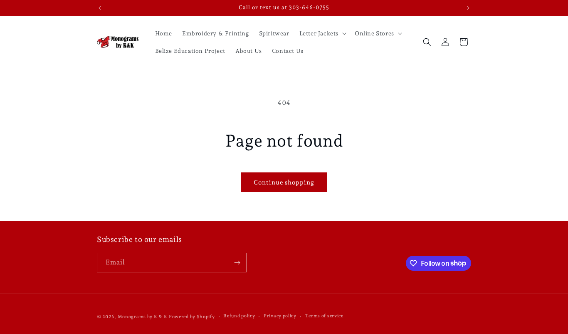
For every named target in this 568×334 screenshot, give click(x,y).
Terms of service (324, 316)
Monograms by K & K (143, 316)
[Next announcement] (468, 8)
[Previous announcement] (100, 8)
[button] (322, 33)
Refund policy (239, 316)
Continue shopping (284, 182)
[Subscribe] (237, 262)
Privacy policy (280, 316)
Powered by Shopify (192, 316)
